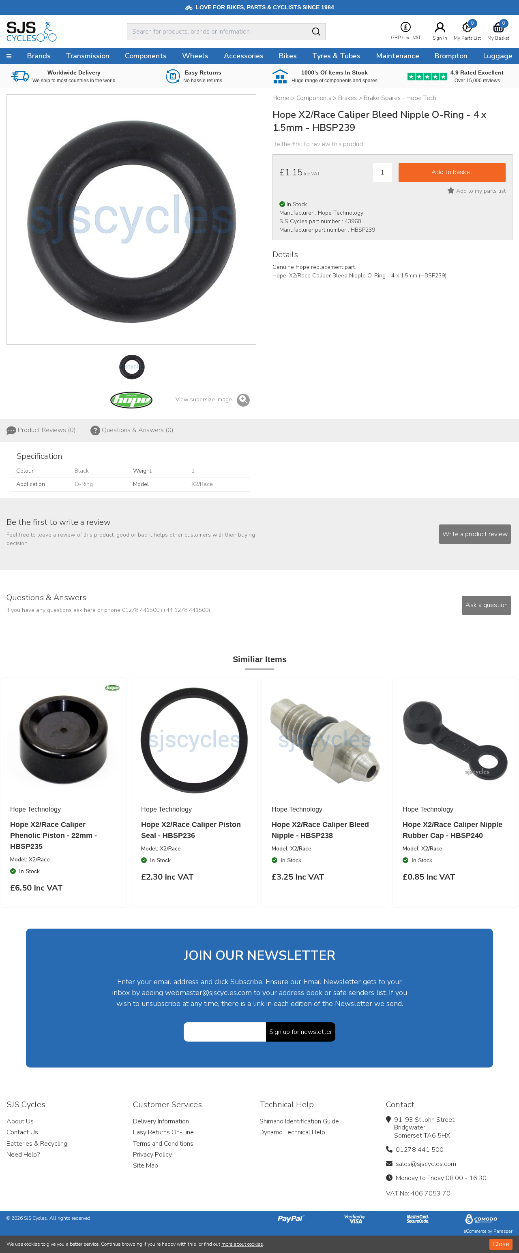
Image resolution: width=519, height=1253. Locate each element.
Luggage (498, 56)
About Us (20, 1121)
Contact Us (22, 1132)
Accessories (244, 56)
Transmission (87, 56)
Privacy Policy (152, 1154)
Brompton (451, 56)
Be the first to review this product (318, 144)
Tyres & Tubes (336, 56)
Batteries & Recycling (36, 1143)
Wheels (195, 56)
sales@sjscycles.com (426, 1163)
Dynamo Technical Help (292, 1132)
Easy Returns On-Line (163, 1132)
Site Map (145, 1165)
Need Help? (23, 1154)
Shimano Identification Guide (299, 1121)
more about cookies (242, 1244)
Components (146, 56)
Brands (39, 56)
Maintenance (397, 56)
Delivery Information (161, 1121)
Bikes (288, 56)
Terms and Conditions (163, 1143)
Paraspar (503, 1231)
